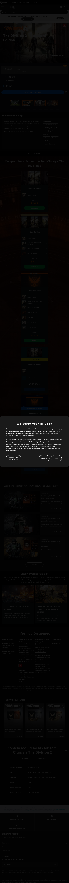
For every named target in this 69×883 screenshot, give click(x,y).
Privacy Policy (10, 433)
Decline (44, 458)
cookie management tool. (29, 435)
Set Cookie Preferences (13, 458)
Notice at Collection (24, 433)
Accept (56, 458)
